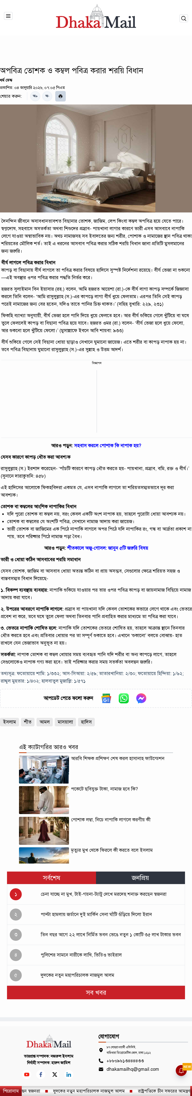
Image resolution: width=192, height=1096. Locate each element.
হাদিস (86, 722)
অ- (47, 96)
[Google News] (106, 698)
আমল (45, 722)
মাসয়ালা (65, 722)
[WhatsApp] (123, 698)
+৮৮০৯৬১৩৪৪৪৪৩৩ (125, 1061)
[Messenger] (141, 698)
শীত (28, 722)
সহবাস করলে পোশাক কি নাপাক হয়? (107, 445)
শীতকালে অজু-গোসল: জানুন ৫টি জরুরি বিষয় (107, 548)
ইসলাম (9, 722)
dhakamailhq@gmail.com (132, 1069)
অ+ (35, 96)
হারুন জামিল (61, 1062)
